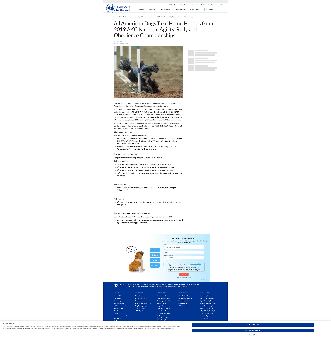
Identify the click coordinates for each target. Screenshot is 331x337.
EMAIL (165, 244)
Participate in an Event (185, 298)
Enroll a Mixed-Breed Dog (143, 303)
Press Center (117, 311)
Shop (204, 4)
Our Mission (117, 298)
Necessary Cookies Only (253, 330)
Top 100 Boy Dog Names (207, 301)
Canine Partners (123, 17)
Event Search (174, 4)
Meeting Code (118, 318)
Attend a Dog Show (184, 296)
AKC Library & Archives (121, 306)
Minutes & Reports (119, 303)
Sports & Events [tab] (165, 9)
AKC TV (212, 4)
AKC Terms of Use (195, 264)
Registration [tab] (152, 9)
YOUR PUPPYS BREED (167, 250)
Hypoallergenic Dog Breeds (208, 306)
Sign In (223, 4)
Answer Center (161, 303)
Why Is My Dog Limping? (207, 311)
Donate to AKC (183, 301)
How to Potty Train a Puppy (208, 316)
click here (189, 277)
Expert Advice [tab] (194, 9)
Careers (116, 313)
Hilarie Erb (119, 41)
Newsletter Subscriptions (121, 316)
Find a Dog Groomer (141, 298)
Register (196, 4)
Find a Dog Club (183, 303)
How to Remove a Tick (206, 313)
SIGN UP (184, 274)
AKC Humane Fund (184, 306)
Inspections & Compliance (164, 311)
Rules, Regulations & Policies (165, 301)
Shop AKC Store (140, 308)
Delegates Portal (162, 296)
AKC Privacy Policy (205, 279)
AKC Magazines (140, 311)
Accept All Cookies (253, 324)
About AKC (117, 296)
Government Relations (163, 308)
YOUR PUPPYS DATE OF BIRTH (169, 255)
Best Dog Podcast (205, 318)
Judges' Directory (162, 306)
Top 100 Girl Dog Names (207, 298)
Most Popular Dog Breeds (207, 303)
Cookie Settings (253, 334)
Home (115, 17)
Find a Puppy (185, 4)
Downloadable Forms (163, 298)
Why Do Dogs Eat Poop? (207, 308)
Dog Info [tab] (141, 9)
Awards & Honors (119, 308)
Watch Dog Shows (205, 296)
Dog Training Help (140, 306)
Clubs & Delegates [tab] (180, 9)
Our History (117, 301)
